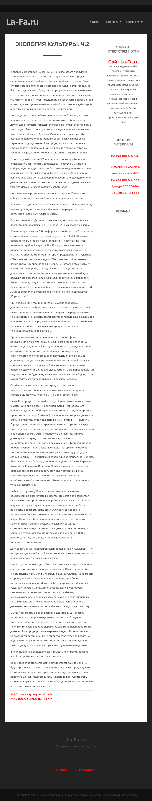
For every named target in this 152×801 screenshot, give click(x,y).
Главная (94, 21)
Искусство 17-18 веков (125, 192)
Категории (112, 21)
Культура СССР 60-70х (125, 186)
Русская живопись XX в (125, 179)
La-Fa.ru (34, 794)
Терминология (134, 21)
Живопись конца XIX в (125, 173)
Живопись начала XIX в (125, 166)
